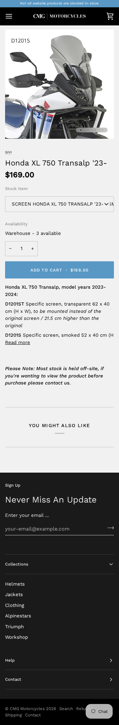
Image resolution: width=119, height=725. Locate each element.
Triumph (14, 627)
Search (66, 708)
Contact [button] (13, 679)
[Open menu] (14, 16)
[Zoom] (17, 126)
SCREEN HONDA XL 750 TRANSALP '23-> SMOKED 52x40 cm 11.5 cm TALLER (63, 204)
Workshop (16, 637)
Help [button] (10, 660)
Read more (17, 342)
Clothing (14, 605)
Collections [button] (16, 564)
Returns (84, 708)
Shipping (13, 715)
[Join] (108, 528)
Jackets (14, 594)
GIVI (8, 152)
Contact (33, 715)
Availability (16, 224)
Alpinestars (18, 616)
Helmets (15, 584)
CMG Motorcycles (27, 708)
